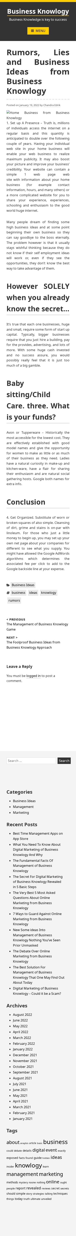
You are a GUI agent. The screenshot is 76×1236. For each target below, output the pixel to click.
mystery (23, 1182)
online (52, 1182)
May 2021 (20, 1095)
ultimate (35, 1199)
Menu (40, 31)
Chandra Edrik (51, 105)
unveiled (46, 1199)
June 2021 (20, 1090)
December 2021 (25, 1055)
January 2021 (23, 1118)
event (51, 1150)
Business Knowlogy (38, 11)
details (27, 1150)
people (10, 1188)
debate (18, 1150)
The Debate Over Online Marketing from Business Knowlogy (32, 956)
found (29, 1158)
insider (10, 1166)
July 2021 (19, 1084)
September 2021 (25, 1072)
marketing (51, 1174)
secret (55, 1188)
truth (27, 1199)
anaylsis (24, 1143)
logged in (33, 676)
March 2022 (22, 1038)
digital (38, 1150)
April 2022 (20, 1032)
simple (20, 1193)
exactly (62, 1150)
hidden (46, 1158)
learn (46, 1166)
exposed (12, 1158)
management (22, 1174)
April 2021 (20, 1101)
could (9, 1150)
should (10, 1193)
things (10, 1199)
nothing (41, 1182)
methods (12, 1182)
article (32, 1143)
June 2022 (20, 1020)
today (19, 1199)
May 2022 (20, 1026)
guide (38, 1158)
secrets (64, 1188)
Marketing (21, 812)
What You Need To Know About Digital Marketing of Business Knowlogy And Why (37, 849)
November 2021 (25, 1061)
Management (23, 807)
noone (32, 1182)
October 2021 (23, 1066)
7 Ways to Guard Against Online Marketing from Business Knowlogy (37, 919)
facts (22, 1158)
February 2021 (24, 1113)
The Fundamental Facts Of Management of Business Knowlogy (33, 865)
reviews (46, 1188)
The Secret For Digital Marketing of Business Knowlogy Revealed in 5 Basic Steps (38, 881)
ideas (33, 592)
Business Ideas (23, 585)
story (29, 1193)
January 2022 (23, 1049)
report (21, 1188)
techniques (60, 1193)
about (12, 1142)
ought (63, 1182)
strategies (38, 1193)
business (18, 592)
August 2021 (22, 1078)
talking (48, 1193)
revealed (33, 1188)
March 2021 (22, 1107)
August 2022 (22, 1014)
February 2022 (24, 1043)
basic (39, 1143)
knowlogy (48, 592)
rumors (14, 600)
